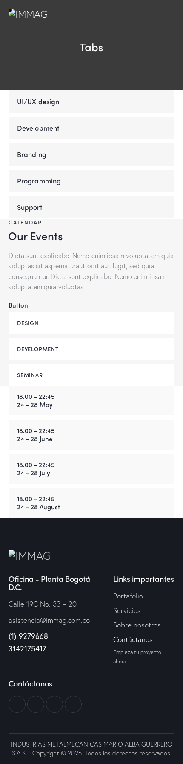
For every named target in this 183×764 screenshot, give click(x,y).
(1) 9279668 (29, 636)
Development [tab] (38, 128)
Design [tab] (28, 323)
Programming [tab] (39, 181)
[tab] (91, 400)
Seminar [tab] (30, 375)
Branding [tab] (31, 154)
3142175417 (27, 648)
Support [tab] (29, 207)
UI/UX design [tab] (38, 101)
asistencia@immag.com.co (49, 620)
